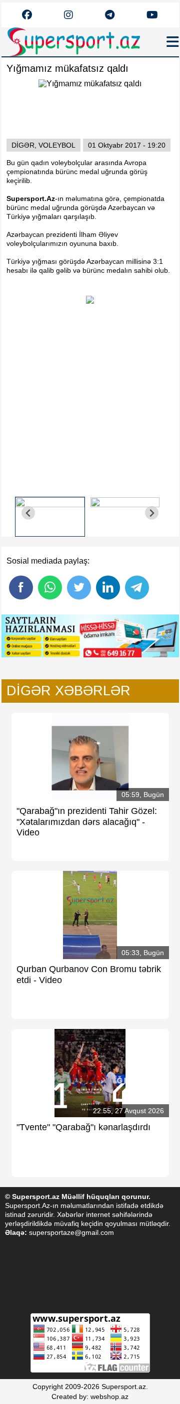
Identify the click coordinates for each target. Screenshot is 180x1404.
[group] (50, 513)
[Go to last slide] (28, 513)
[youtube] (27, 15)
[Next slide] (151, 513)
